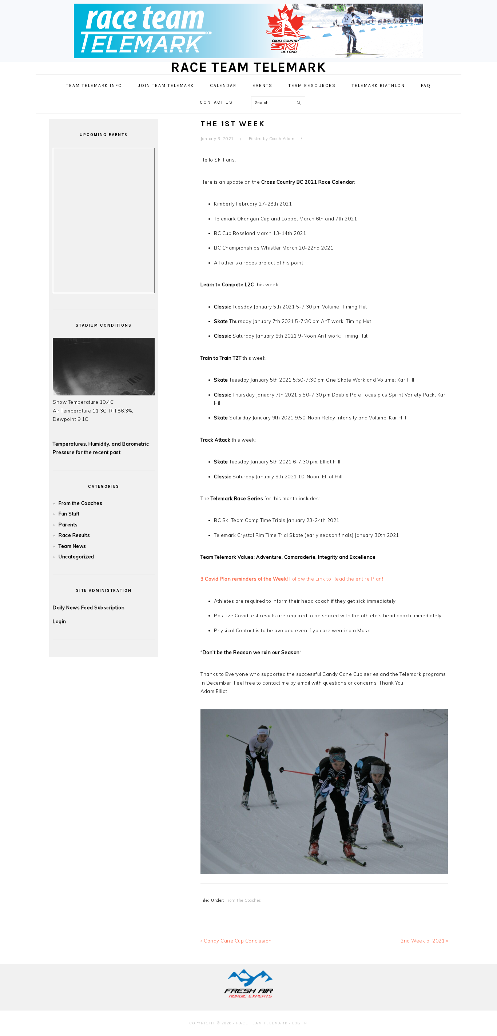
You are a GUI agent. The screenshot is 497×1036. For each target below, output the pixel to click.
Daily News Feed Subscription (88, 607)
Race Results (74, 535)
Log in (299, 1023)
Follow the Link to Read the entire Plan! (291, 579)
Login (59, 621)
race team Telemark (248, 67)
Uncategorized (76, 556)
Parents (68, 524)
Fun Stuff (69, 514)
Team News (72, 546)
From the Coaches (243, 900)
